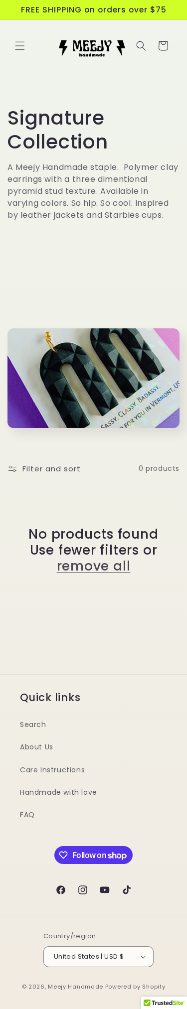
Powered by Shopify (135, 987)
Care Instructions (52, 770)
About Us (36, 747)
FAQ (27, 815)
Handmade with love (58, 792)
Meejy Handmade (75, 987)
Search (33, 724)
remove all (94, 566)
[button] (20, 46)
